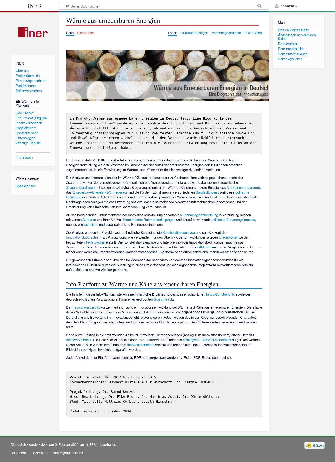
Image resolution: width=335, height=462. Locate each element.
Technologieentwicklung (200, 214)
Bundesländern (207, 192)
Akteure (205, 246)
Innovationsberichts (220, 294)
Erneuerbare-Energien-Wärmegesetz (99, 192)
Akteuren (89, 219)
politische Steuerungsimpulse (233, 219)
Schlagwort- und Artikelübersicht (207, 339)
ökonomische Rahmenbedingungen (149, 219)
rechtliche (91, 224)
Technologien (95, 242)
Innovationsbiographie (82, 237)
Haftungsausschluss (68, 452)
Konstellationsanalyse (178, 232)
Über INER (41, 452)
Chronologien (228, 237)
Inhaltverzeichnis (78, 339)
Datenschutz (19, 452)
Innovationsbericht (86, 307)
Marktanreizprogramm (243, 187)
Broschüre (161, 299)
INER (34, 6)
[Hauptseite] (33, 32)
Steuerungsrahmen (80, 187)
